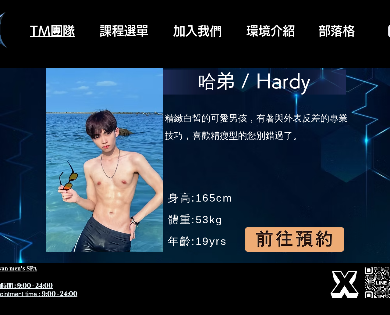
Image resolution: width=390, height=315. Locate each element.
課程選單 (124, 31)
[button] (104, 160)
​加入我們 (197, 31)
